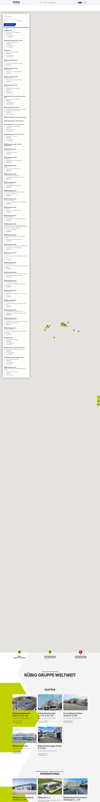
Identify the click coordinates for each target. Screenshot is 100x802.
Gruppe (45, 2)
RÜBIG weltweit (52, 2)
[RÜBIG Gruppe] (16, 2)
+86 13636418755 (9, 104)
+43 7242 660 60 (9, 354)
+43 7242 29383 (9, 140)
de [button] (79, 2)
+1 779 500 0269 (9, 37)
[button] (76, 2)
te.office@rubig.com (10, 45)
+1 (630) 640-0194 (9, 92)
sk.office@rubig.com (10, 55)
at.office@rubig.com (10, 102)
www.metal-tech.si (10, 375)
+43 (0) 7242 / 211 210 (42, 753)
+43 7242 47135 (9, 364)
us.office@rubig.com (10, 35)
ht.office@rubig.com (10, 129)
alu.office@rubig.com (10, 352)
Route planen (8, 33)
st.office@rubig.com (10, 362)
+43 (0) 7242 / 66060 (42, 721)
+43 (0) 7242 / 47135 (67, 721)
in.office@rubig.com (10, 113)
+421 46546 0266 (9, 56)
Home (41, 2)
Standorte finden (10, 24)
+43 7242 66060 (9, 47)
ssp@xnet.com (9, 91)
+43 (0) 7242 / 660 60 (17, 751)
